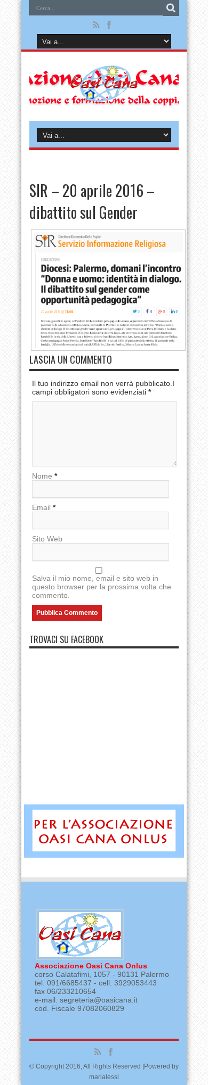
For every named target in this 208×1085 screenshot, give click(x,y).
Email (41, 507)
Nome (42, 476)
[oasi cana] (104, 94)
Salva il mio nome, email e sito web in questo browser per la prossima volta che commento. (101, 586)
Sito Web (47, 539)
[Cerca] (171, 8)
